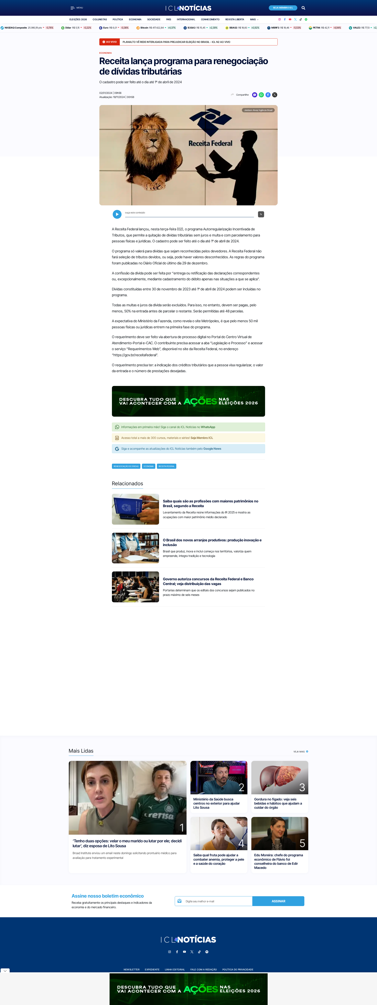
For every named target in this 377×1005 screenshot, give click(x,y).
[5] (279, 833)
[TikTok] (300, 19)
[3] (279, 777)
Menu (80, 7)
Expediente (152, 969)
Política (118, 19)
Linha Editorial (175, 969)
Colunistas (100, 19)
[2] (218, 777)
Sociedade (153, 19)
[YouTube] (290, 19)
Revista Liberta (234, 19)
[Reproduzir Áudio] (117, 214)
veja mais (300, 751)
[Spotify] (306, 19)
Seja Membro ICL (283, 7)
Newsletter (131, 969)
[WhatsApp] (261, 94)
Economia (135, 19)
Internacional (186, 19)
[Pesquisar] (303, 7)
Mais (253, 19)
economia (149, 466)
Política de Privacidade (237, 969)
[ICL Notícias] (188, 7)
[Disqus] (188, 667)
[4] (218, 833)
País (168, 19)
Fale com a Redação (203, 969)
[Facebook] (285, 19)
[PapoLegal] (254, 94)
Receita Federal (167, 466)
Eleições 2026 (78, 19)
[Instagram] (279, 19)
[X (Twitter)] (295, 19)
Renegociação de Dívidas (126, 466)
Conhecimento (210, 19)
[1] (128, 797)
